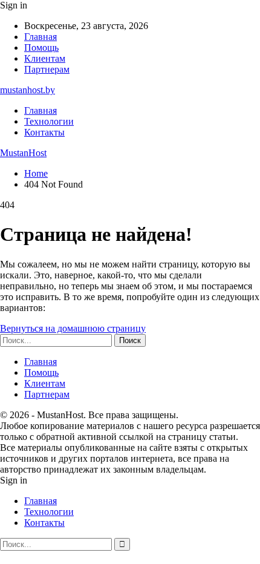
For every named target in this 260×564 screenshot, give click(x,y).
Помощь (41, 47)
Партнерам (47, 69)
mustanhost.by (27, 90)
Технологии (49, 121)
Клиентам (44, 58)
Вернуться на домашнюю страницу (73, 328)
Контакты (44, 132)
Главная (40, 36)
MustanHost (23, 153)
